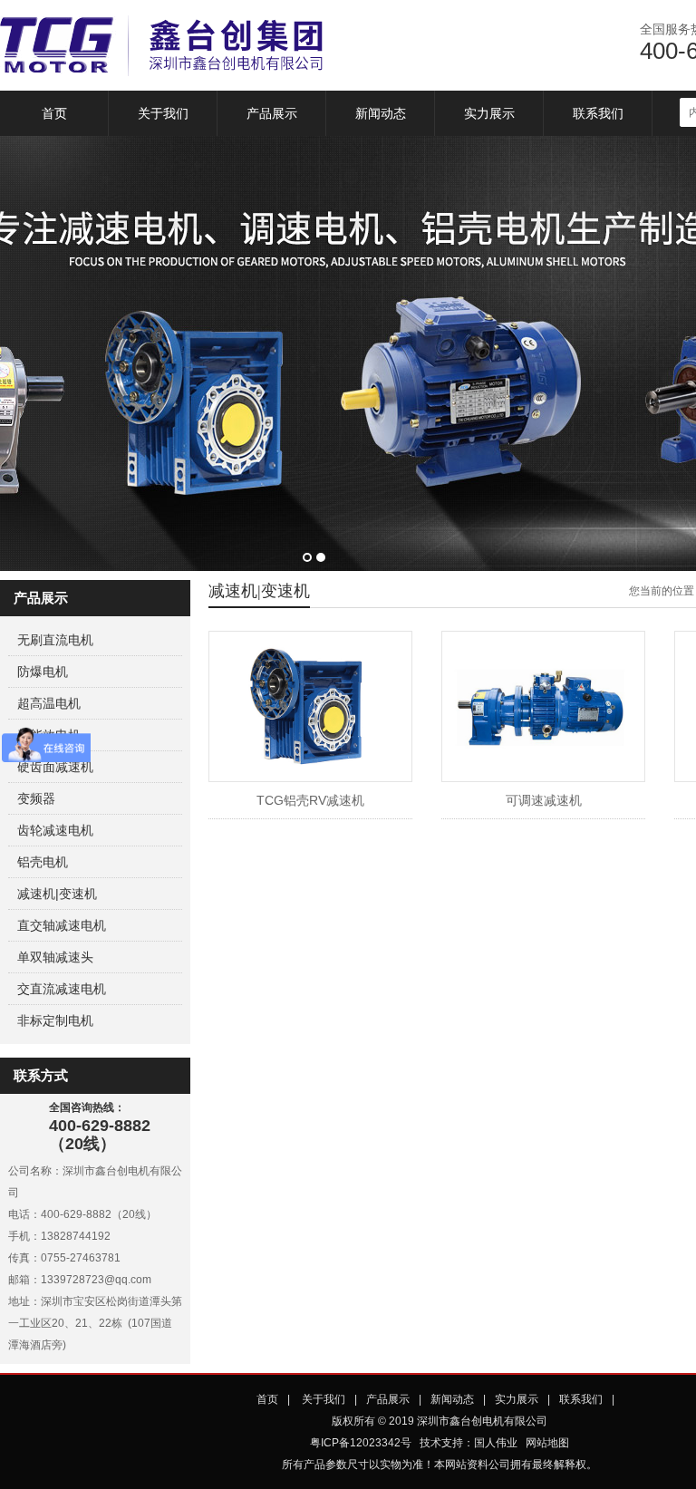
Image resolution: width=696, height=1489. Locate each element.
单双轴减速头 (55, 957)
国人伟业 (495, 1442)
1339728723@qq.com (96, 1279)
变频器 (36, 798)
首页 (54, 113)
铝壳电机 (42, 862)
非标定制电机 (55, 1020)
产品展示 (271, 113)
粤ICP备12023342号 (360, 1442)
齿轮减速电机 (55, 830)
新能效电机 (49, 735)
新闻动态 (380, 113)
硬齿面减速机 (55, 766)
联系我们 (598, 113)
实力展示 (489, 113)
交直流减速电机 (61, 988)
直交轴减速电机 (61, 925)
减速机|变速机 (57, 893)
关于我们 (163, 113)
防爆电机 (42, 671)
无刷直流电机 (55, 640)
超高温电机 (49, 703)
